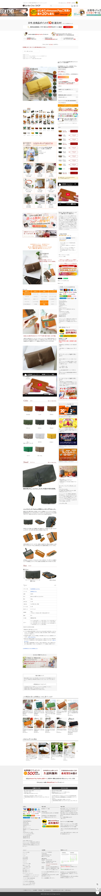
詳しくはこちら (48, 679)
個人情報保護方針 (47, 890)
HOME (24, 54)
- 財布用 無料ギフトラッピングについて (30, 876)
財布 (31, 57)
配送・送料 (44, 806)
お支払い (24, 806)
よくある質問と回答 (26, 866)
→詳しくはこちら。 (32, 637)
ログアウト (25, 862)
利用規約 (40, 890)
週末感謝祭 (64, 81)
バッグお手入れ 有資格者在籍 (28, 881)
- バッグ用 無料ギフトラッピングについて (31, 874)
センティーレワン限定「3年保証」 (29, 883)
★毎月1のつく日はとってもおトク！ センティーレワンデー (67, 446)
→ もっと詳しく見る (63, 503)
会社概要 (46, 877)
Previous (24, 751)
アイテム (27, 54)
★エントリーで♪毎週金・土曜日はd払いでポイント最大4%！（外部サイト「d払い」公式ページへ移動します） (68, 430)
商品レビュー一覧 (26, 865)
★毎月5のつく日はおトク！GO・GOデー (66, 461)
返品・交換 (63, 806)
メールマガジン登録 (26, 863)
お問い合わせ (68, 890)
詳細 (75, 826)
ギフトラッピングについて (28, 873)
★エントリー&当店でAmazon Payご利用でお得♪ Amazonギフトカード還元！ (68, 416)
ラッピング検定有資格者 (67, 372)
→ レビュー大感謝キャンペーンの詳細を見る (68, 263)
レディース (28, 57)
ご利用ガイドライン (34, 844)
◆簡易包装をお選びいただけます (65, 95)
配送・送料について (26, 870)
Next (77, 751)
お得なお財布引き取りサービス (29, 884)
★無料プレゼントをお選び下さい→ (65, 89)
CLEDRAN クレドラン (35, 588)
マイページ (25, 860)
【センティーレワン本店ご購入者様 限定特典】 (67, 100)
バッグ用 (60, 369)
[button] (27, 12)
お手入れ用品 (25, 857)
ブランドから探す (26, 852)
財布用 (64, 369)
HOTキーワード (29, 58)
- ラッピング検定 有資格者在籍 (29, 878)
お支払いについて (26, 868)
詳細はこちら (70, 321)
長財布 (34, 57)
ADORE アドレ (34, 591)
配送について (47, 817)
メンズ (24, 855)
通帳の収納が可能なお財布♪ (37, 58)
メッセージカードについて (28, 879)
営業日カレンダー (64, 850)
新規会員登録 (25, 858)
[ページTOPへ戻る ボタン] (97, 892)
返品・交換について (67, 817)
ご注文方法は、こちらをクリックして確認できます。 (68, 124)
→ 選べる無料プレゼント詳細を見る (68, 105)
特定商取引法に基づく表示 (58, 890)
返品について (60, 283)
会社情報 (43, 850)
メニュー (24, 850)
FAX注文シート (55, 792)
